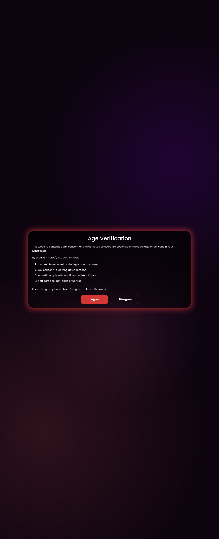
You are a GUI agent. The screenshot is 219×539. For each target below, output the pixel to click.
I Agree (94, 299)
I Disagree (125, 299)
